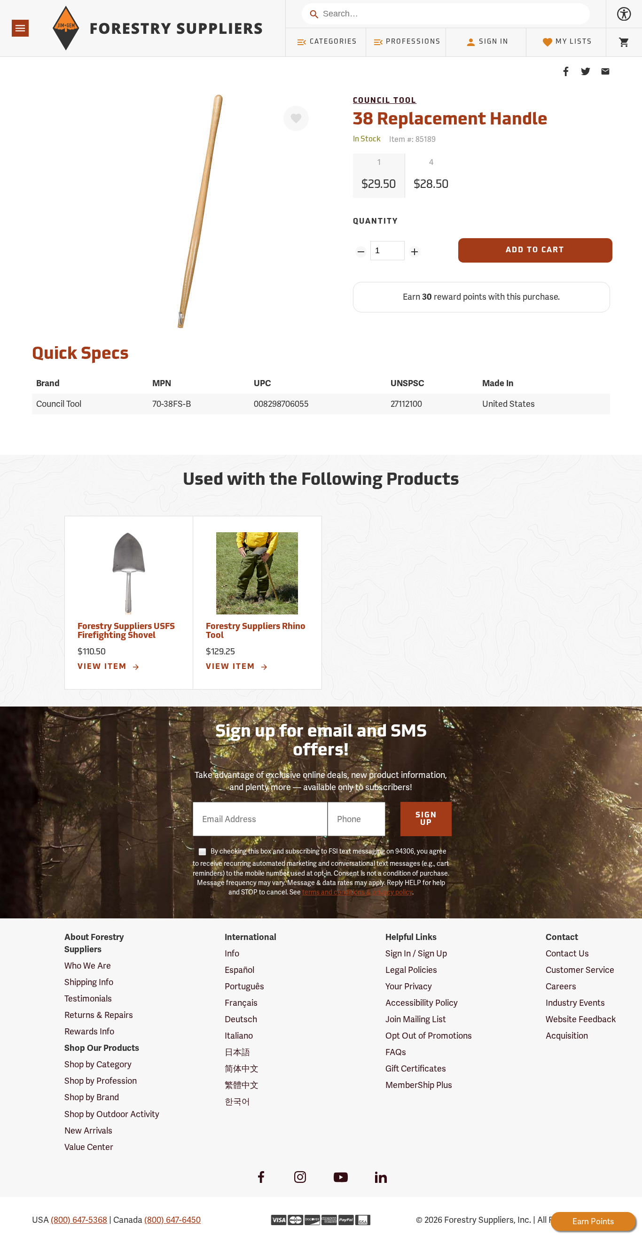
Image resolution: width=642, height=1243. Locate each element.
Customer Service (580, 969)
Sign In (494, 42)
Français (241, 1002)
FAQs (395, 1052)
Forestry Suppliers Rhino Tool (255, 632)
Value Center (88, 1147)
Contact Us (567, 953)
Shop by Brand (91, 1097)
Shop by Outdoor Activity (111, 1114)
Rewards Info (89, 1031)
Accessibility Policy (421, 1002)
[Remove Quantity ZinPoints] (360, 251)
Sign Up (426, 819)
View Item (104, 667)
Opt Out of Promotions (428, 1035)
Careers (561, 986)
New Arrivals (88, 1130)
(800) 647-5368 (79, 1219)
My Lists (574, 42)
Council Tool (384, 101)
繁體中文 (241, 1085)
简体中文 (241, 1068)
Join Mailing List (415, 1019)
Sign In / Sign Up (416, 953)
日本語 (237, 1052)
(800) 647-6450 (172, 1219)
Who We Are (87, 965)
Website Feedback (581, 1019)
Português (244, 986)
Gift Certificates (415, 1068)
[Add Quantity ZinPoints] (414, 251)
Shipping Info (88, 982)
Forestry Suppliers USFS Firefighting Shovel (126, 632)
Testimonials (88, 998)
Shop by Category (98, 1064)
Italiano (239, 1035)
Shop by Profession (100, 1080)
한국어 (237, 1101)
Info (232, 953)
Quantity (375, 221)
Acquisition (567, 1035)
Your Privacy (408, 986)
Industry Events (575, 1002)
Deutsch (241, 1019)
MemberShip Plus (418, 1085)
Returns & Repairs (98, 1015)
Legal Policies (411, 969)
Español (239, 969)
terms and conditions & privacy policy (357, 892)
